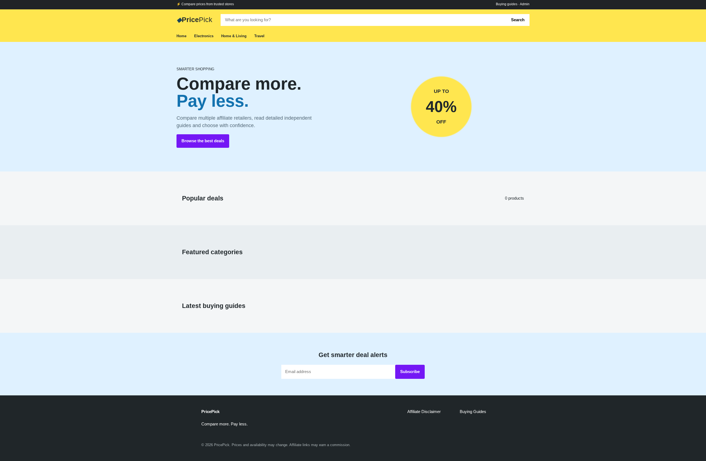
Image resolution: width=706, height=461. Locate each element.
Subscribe (410, 371)
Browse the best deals (202, 140)
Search (518, 19)
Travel (259, 36)
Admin (525, 4)
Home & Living (234, 36)
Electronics (203, 36)
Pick (194, 19)
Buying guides (506, 4)
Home (181, 36)
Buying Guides (473, 411)
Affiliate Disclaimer (424, 411)
